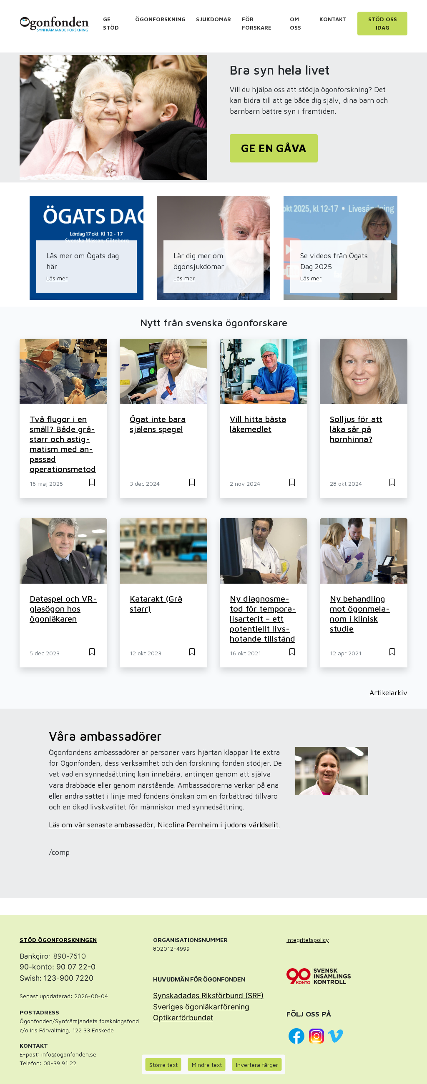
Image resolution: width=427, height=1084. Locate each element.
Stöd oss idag (382, 23)
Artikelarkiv (388, 692)
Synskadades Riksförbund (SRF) (208, 995)
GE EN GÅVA (273, 148)
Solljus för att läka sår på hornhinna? (356, 429)
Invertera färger (257, 1064)
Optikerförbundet (183, 1017)
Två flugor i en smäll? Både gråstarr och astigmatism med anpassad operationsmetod (63, 444)
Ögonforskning (160, 19)
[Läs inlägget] (92, 481)
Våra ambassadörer (105, 736)
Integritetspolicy (307, 939)
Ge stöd (111, 23)
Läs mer (57, 278)
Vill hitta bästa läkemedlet (258, 424)
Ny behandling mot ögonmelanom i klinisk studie (360, 613)
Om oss (295, 23)
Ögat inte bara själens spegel (158, 424)
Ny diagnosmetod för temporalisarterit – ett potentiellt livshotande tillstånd (263, 618)
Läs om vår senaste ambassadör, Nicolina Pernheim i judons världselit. (164, 824)
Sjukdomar (213, 19)
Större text (163, 1064)
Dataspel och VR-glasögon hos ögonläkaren (63, 608)
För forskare (256, 23)
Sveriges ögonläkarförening (201, 1006)
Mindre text (207, 1064)
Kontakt (333, 19)
